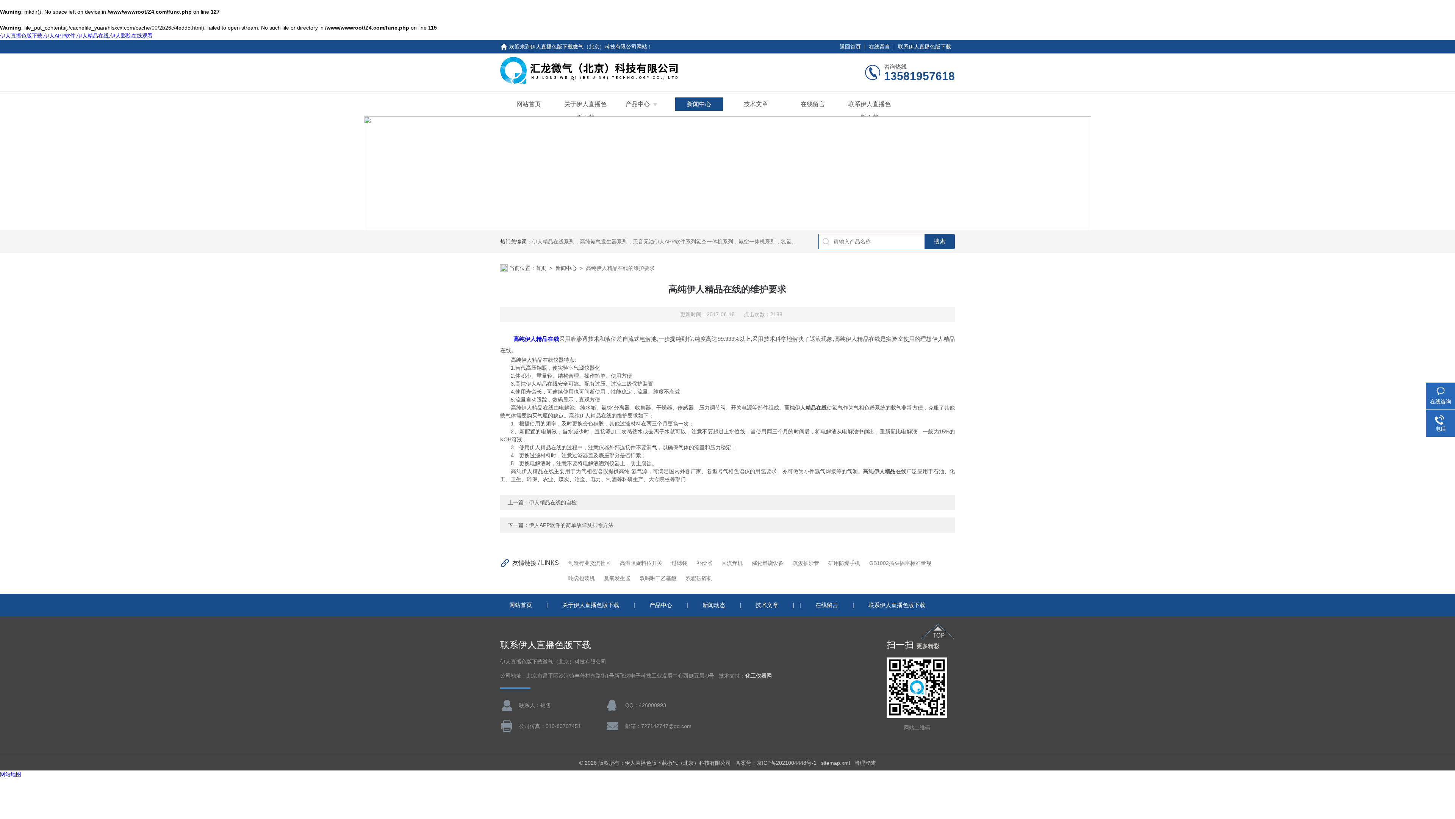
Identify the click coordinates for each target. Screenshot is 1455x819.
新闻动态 (713, 605)
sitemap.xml (835, 763)
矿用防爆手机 (844, 563)
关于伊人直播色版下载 (585, 111)
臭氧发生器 (617, 578)
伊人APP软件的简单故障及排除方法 (571, 525)
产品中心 (638, 104)
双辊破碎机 (699, 578)
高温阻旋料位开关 (641, 563)
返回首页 (850, 47)
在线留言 (879, 47)
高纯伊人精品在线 (536, 339)
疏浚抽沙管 (806, 563)
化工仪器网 (758, 676)
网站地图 (10, 774)
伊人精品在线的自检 (553, 502)
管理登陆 (865, 763)
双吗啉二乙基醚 (658, 578)
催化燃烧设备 (768, 563)
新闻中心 (699, 104)
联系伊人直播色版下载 (924, 47)
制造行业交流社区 (589, 563)
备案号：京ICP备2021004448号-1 (776, 763)
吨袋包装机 (581, 578)
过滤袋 (679, 563)
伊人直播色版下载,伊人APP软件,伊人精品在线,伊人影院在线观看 (76, 36)
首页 (541, 268)
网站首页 (528, 104)
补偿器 (704, 563)
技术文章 (756, 104)
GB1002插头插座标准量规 (900, 563)
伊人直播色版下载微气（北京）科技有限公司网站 (588, 47)
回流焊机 (732, 563)
